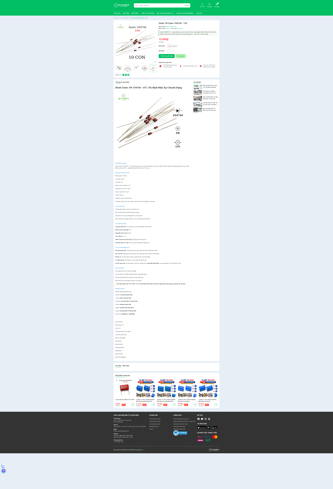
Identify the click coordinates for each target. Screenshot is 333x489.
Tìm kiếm (186, 5)
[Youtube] (202, 419)
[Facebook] (198, 419)
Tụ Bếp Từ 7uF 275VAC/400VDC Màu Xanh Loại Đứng (207, 400)
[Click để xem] (136, 42)
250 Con (175, 46)
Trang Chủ (117, 13)
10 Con (169, 46)
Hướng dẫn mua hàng (154, 419)
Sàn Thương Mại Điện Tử (165, 13)
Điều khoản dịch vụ (154, 426)
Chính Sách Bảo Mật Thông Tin (181, 419)
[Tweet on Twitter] (128, 74)
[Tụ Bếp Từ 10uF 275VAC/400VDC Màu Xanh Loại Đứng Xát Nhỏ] (166, 388)
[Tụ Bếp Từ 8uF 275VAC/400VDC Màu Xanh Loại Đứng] (187, 388)
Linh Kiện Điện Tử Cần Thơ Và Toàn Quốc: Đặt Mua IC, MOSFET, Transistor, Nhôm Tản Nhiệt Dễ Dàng (210, 104)
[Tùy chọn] (132, 404)
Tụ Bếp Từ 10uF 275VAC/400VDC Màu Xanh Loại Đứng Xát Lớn (145, 400)
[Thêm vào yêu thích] (155, 61)
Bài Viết (199, 13)
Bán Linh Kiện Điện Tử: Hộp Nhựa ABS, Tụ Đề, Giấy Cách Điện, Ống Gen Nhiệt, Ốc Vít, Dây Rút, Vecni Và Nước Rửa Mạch (210, 98)
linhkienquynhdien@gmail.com (121, 431)
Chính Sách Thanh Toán (179, 429)
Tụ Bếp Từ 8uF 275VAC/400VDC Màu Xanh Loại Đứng (187, 400)
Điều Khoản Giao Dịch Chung (180, 424)
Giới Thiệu (126, 13)
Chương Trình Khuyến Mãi (184, 13)
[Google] (209, 419)
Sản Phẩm (135, 13)
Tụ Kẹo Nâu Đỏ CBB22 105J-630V (124, 399)
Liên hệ (151, 429)
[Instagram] (205, 419)
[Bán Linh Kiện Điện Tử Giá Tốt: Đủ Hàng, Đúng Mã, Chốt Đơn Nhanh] (197, 87)
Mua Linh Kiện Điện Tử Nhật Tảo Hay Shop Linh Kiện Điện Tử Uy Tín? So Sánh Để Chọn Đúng (209, 109)
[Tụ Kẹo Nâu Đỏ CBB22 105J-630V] (124, 388)
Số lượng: (161, 50)
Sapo (143, 449)
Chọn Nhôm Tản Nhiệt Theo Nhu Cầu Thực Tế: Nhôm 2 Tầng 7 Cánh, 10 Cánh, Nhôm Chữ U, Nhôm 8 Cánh (210, 92)
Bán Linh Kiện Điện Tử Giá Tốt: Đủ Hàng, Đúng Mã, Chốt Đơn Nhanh (210, 86)
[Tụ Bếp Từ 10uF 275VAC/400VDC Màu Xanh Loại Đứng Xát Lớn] (145, 388)
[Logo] (214, 449)
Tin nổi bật (197, 82)
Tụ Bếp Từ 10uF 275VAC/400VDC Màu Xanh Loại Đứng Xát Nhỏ (166, 400)
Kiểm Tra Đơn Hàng (148, 13)
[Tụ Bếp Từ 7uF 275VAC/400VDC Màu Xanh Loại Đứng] (208, 388)
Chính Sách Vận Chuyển (179, 426)
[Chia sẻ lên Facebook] (123, 74)
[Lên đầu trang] (330, 484)
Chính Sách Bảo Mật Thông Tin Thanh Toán (184, 421)
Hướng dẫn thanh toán (155, 421)
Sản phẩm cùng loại (122, 375)
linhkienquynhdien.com (125, 291)
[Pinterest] (126, 74)
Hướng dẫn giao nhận (154, 424)
